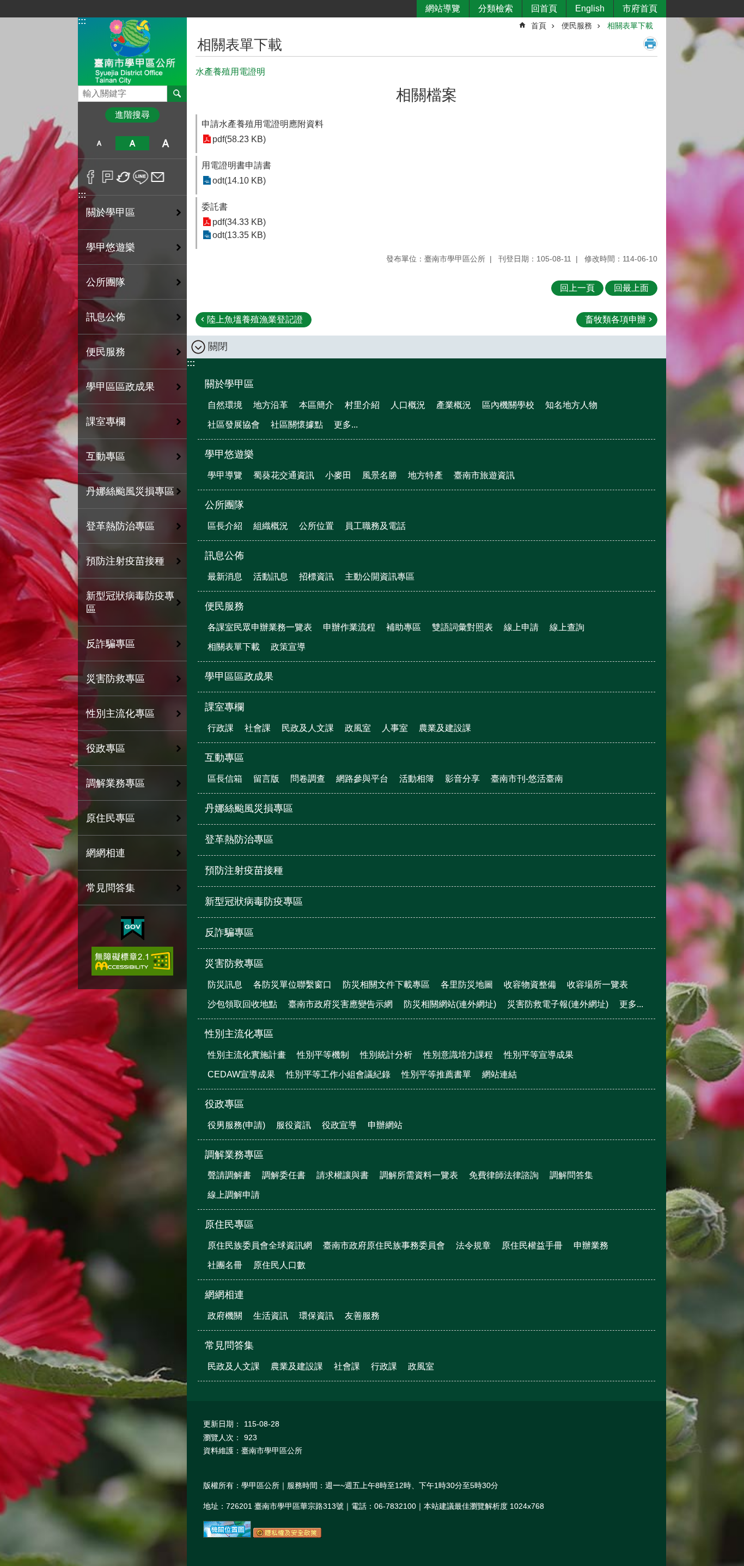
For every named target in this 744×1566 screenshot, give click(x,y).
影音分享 (462, 778)
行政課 (221, 728)
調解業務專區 (234, 1154)
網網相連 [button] (105, 853)
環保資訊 (316, 1315)
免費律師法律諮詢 (504, 1175)
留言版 (266, 778)
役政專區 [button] (105, 748)
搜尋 (86, 90)
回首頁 (544, 8)
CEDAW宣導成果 (241, 1074)
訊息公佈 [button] (105, 317)
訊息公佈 (224, 555)
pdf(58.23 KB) (239, 139)
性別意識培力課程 (458, 1054)
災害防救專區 (234, 963)
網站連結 (499, 1074)
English (590, 8)
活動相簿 (416, 778)
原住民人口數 (279, 1265)
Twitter (123, 177)
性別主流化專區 (239, 1033)
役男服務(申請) (236, 1125)
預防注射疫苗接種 (125, 561)
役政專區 (224, 1104)
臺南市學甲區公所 (132, 51)
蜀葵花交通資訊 (283, 475)
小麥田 (338, 475)
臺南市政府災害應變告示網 (340, 1004)
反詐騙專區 (110, 643)
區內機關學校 (508, 405)
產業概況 (453, 405)
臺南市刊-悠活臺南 (527, 778)
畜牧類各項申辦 (615, 319)
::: (82, 21)
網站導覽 (442, 8)
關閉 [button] (218, 346)
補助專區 (403, 627)
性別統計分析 (386, 1054)
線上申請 (521, 627)
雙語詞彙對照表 (462, 627)
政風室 (358, 728)
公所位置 (316, 526)
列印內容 (650, 43)
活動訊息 (270, 576)
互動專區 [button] (105, 456)
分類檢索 (495, 8)
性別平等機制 (323, 1054)
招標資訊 (316, 576)
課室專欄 (224, 707)
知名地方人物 (571, 405)
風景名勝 (379, 475)
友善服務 (362, 1315)
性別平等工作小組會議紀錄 (338, 1074)
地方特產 (425, 475)
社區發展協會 (234, 424)
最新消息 (225, 576)
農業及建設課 (445, 728)
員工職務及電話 (375, 526)
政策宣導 (288, 646)
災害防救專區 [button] (115, 678)
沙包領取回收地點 (242, 1004)
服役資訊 (293, 1125)
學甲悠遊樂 (229, 454)
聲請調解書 (229, 1175)
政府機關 (225, 1315)
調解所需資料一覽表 (419, 1175)
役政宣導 (339, 1125)
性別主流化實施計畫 (247, 1054)
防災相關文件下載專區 (386, 984)
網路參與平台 (362, 778)
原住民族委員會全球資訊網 (260, 1245)
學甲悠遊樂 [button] (110, 247)
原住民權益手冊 (532, 1245)
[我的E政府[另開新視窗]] (132, 928)
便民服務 (577, 25)
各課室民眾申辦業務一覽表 (260, 627)
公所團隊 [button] (105, 282)
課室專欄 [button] (105, 421)
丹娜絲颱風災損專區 (130, 491)
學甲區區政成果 (120, 386)
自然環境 (225, 405)
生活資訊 (270, 1315)
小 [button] (98, 143)
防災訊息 (225, 984)
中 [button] (132, 143)
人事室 (395, 728)
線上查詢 (567, 627)
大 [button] (165, 143)
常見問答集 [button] (110, 887)
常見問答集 (229, 1345)
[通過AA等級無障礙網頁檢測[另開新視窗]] (132, 961)
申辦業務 (591, 1245)
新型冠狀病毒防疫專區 (130, 602)
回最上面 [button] (631, 288)
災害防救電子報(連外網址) (557, 1004)
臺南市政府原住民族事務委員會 (384, 1245)
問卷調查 (307, 778)
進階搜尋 (132, 114)
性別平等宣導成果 (539, 1054)
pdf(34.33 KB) (239, 222)
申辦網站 (385, 1125)
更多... (346, 424)
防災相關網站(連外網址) (450, 1004)
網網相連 (224, 1294)
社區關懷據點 (297, 424)
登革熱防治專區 (120, 526)
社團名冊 (225, 1265)
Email (157, 177)
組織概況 (270, 526)
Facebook (90, 177)
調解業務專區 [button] (115, 783)
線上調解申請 (234, 1194)
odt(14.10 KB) (239, 180)
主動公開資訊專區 (379, 576)
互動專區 (224, 757)
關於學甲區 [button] (110, 212)
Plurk (107, 177)
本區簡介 (316, 405)
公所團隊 (224, 504)
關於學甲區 (229, 384)
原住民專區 (229, 1224)
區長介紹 (225, 526)
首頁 (538, 25)
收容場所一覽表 (597, 984)
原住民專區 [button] (110, 818)
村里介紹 (362, 405)
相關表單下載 (630, 25)
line (140, 177)
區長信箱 (225, 778)
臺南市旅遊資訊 (484, 475)
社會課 (258, 728)
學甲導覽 (225, 475)
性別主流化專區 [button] (120, 713)
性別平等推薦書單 (436, 1074)
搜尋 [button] (177, 94)
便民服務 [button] (105, 351)
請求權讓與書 (342, 1175)
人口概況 (408, 405)
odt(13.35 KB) (239, 235)
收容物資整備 (530, 984)
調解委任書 (284, 1175)
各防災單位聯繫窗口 (292, 984)
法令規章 (473, 1245)
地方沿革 (270, 405)
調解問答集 (571, 1175)
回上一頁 (577, 288)
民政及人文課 (308, 728)
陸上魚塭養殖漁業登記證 (255, 319)
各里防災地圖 (467, 984)
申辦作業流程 (349, 627)
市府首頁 (640, 8)
